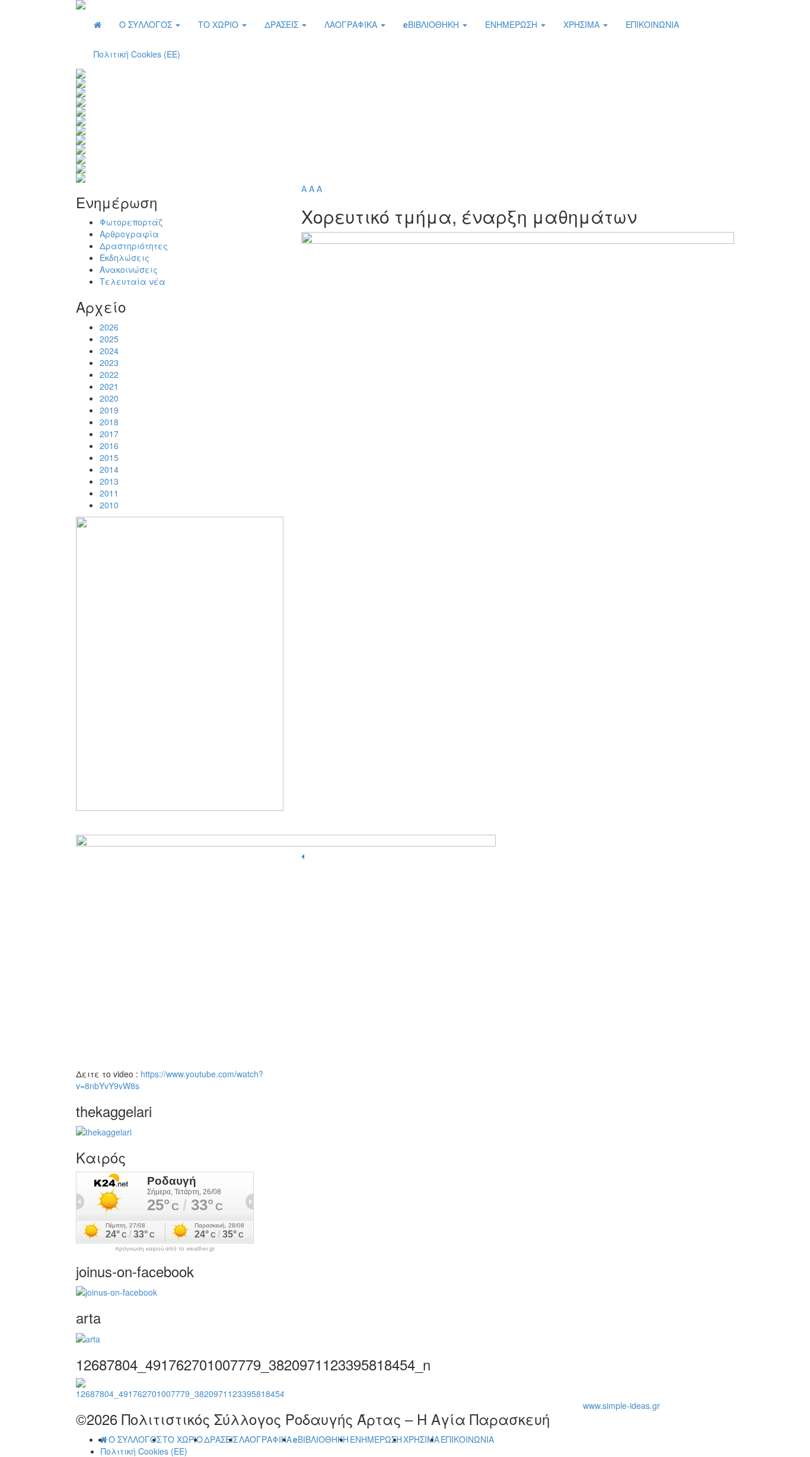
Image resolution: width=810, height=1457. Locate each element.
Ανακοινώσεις (129, 269)
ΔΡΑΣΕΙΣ (282, 24)
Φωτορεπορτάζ (131, 222)
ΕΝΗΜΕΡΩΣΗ (512, 24)
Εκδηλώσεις (124, 257)
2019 (109, 410)
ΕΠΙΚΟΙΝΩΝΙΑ (652, 24)
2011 (109, 493)
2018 (109, 422)
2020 (109, 398)
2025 (109, 339)
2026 (109, 327)
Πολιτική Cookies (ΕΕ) (137, 54)
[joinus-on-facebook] (116, 1291)
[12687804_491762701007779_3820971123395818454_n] (179, 1388)
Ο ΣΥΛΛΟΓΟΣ (146, 24)
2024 (109, 351)
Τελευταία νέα (132, 281)
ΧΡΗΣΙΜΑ (582, 24)
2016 (109, 445)
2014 (109, 469)
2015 (109, 457)
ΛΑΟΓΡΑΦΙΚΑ (352, 24)
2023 (109, 362)
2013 (109, 481)
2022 (109, 374)
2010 (109, 505)
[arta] (88, 1338)
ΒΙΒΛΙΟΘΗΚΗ (432, 24)
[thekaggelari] (104, 1131)
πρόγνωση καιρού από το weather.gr (165, 1249)
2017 (109, 434)
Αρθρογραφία (129, 234)
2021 (109, 386)
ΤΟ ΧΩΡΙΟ (219, 24)
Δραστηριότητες (134, 246)
